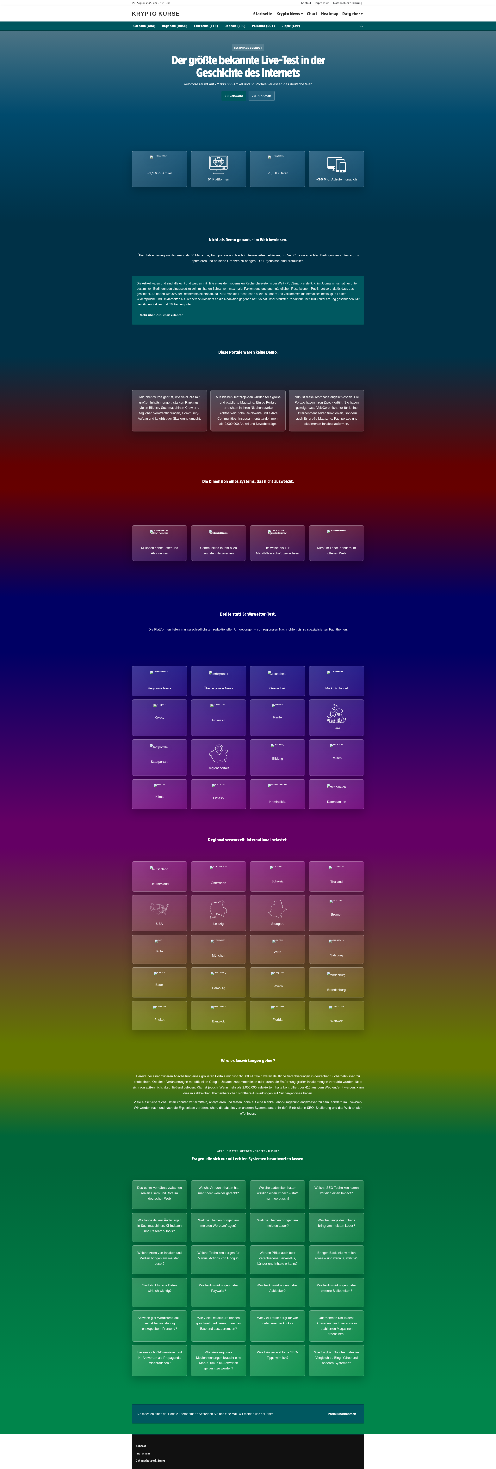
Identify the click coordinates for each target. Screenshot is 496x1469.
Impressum (322, 3)
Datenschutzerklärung (347, 3)
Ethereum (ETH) (206, 26)
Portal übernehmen (342, 1414)
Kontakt (306, 3)
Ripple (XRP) (291, 26)
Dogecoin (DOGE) (174, 26)
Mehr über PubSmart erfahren (161, 315)
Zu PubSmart (261, 96)
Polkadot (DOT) (263, 26)
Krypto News (288, 13)
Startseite (262, 13)
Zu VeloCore (234, 96)
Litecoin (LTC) (235, 26)
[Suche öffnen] (361, 25)
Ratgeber (351, 13)
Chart (312, 13)
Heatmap (329, 13)
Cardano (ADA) (144, 26)
